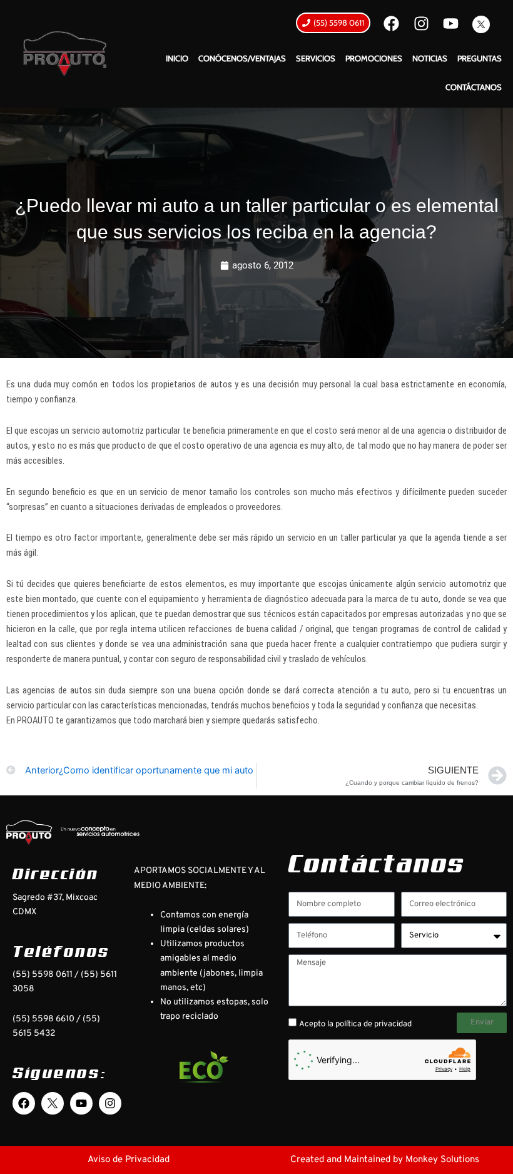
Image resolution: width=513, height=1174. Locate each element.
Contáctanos (473, 87)
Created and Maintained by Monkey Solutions (384, 1160)
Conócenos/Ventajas (242, 58)
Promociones (373, 58)
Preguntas (479, 58)
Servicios (315, 58)
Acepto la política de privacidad (355, 1024)
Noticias (429, 58)
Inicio (177, 58)
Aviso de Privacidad (129, 1160)
